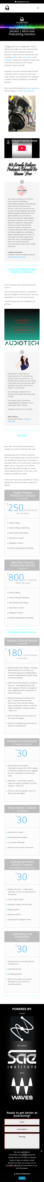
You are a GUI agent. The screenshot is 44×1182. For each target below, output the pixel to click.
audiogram (8, 60)
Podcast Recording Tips (25, 91)
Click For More (22, 329)
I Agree (22, 1178)
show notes (27, 57)
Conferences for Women (17, 257)
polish (14, 57)
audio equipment (33, 88)
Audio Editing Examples (22, 321)
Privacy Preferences (23, 1173)
